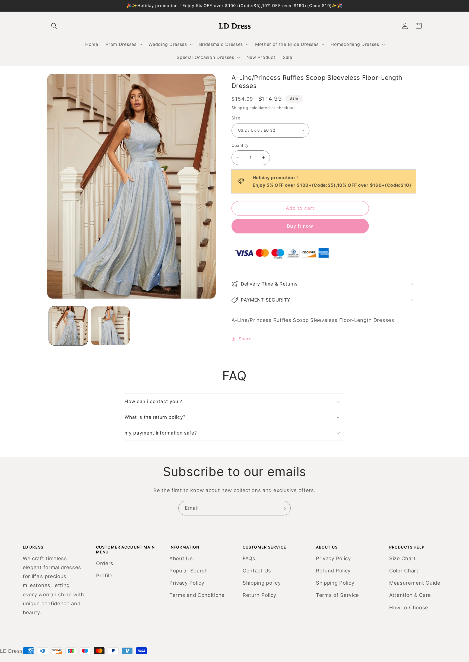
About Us (181, 558)
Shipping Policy (335, 583)
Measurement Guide (415, 583)
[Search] (54, 26)
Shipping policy (262, 583)
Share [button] (245, 338)
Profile (104, 575)
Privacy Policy (186, 583)
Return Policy (259, 595)
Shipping (240, 108)
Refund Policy (333, 571)
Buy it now (300, 226)
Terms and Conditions (197, 595)
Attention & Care (410, 595)
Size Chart (402, 558)
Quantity (240, 145)
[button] (123, 44)
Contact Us (257, 571)
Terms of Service (337, 595)
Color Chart (404, 571)
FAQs (249, 558)
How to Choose (408, 607)
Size (236, 118)
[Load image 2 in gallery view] (110, 325)
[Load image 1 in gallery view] (68, 325)
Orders (104, 563)
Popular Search (188, 571)
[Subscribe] (283, 508)
